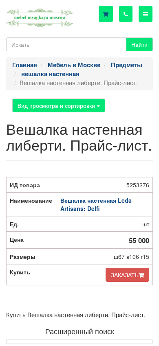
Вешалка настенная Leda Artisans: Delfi (96, 204)
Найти (139, 44)
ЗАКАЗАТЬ (125, 275)
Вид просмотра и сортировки (57, 105)
